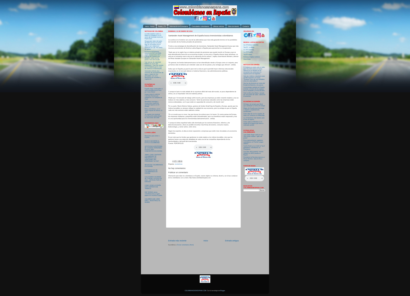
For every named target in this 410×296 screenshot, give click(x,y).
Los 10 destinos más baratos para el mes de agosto (253, 118)
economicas (178, 164)
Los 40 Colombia (248, 49)
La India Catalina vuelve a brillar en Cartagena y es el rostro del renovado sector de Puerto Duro (154, 36)
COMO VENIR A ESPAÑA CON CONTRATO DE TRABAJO (153, 187)
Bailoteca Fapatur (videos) (251, 57)
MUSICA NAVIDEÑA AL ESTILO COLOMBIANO (152, 141)
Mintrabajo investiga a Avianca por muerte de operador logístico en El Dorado (152, 104)
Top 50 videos (247, 54)
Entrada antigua (232, 241)
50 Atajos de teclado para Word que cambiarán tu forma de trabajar (254, 105)
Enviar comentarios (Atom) (185, 245)
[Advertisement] (203, 233)
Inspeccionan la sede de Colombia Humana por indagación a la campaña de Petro (153, 97)
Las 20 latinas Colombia (250, 45)
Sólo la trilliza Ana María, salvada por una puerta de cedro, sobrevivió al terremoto (254, 94)
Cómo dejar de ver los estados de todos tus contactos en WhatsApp (253, 114)
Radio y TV (162, 26)
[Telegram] (209, 20)
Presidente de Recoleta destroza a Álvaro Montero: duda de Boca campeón (254, 159)
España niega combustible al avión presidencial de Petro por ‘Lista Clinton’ (154, 90)
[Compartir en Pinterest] (181, 161)
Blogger (222, 290)
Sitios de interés (233, 26)
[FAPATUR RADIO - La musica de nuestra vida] (205, 282)
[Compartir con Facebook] (179, 161)
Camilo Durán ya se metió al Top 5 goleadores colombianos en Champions (254, 147)
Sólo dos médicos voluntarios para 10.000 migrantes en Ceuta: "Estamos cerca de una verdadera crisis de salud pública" (254, 78)
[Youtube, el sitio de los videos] (213, 20)
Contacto (246, 26)
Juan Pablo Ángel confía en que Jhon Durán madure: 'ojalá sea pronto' (253, 136)
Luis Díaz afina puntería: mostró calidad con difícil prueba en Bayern (253, 153)
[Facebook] (196, 20)
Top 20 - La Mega (248, 47)
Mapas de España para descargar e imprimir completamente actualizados (253, 110)
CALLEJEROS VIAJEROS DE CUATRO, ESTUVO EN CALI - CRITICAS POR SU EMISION (153, 179)
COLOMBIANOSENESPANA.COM (195, 290)
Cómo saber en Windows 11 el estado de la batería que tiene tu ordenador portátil (253, 123)
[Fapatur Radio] (177, 79)
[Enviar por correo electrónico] (173, 161)
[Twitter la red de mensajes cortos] (201, 20)
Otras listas (247, 59)
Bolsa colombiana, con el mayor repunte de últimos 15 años (153, 110)
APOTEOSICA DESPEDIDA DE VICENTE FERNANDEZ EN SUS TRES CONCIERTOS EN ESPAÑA (153, 149)
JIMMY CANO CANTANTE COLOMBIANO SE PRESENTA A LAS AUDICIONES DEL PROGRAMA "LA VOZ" (153, 158)
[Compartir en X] (177, 161)
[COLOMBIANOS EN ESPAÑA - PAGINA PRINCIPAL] (205, 10)
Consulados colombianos (200, 26)
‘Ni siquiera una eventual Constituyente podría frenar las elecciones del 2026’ (153, 116)
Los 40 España (248, 52)
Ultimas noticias (218, 26)
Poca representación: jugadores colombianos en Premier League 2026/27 (253, 142)
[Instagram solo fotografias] (205, 20)
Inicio (206, 241)
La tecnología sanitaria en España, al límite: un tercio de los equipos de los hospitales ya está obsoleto (254, 89)
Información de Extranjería (179, 26)
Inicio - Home (149, 26)
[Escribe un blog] (175, 161)
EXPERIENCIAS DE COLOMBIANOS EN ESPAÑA (151, 171)
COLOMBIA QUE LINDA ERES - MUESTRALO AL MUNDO (152, 200)
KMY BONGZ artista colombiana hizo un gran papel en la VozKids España (153, 193)
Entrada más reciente (177, 241)
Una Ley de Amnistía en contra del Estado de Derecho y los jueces (254, 84)
